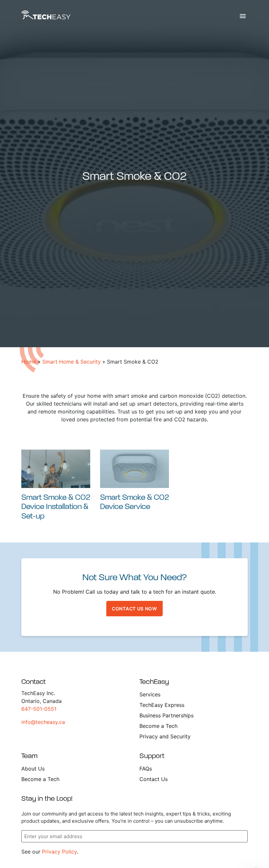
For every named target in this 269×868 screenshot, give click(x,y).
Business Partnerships (166, 715)
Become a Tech (158, 726)
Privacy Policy (59, 851)
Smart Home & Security (71, 361)
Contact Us (153, 779)
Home (28, 361)
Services (149, 694)
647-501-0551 (38, 709)
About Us (33, 768)
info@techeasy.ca (43, 722)
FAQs (145, 768)
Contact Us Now (134, 608)
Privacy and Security (165, 736)
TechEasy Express (161, 705)
